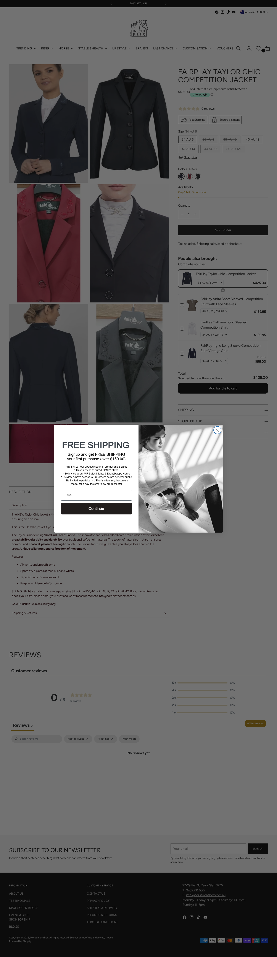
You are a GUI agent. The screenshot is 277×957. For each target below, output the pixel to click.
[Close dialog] (217, 430)
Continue (96, 508)
